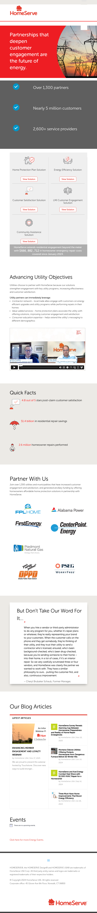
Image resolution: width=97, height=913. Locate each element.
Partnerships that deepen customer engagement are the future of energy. (29, 51)
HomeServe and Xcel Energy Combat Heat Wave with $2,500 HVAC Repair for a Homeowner (67, 775)
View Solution (29, 179)
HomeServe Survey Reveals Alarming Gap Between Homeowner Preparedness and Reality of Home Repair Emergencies (66, 730)
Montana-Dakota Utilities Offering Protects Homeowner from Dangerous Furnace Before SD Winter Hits (67, 753)
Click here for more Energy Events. (27, 839)
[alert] (48, 825)
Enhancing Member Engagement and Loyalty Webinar (26, 751)
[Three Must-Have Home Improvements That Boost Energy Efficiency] (54, 795)
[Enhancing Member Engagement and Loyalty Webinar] (29, 734)
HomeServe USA (21, 758)
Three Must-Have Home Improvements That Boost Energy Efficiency (70, 796)
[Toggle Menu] (84, 27)
